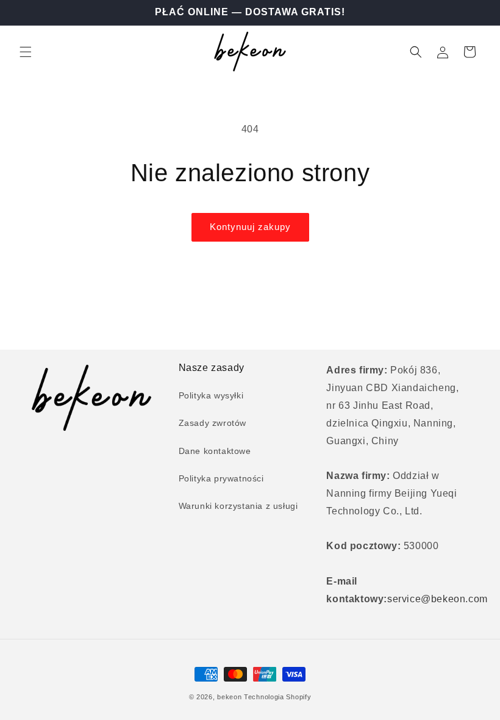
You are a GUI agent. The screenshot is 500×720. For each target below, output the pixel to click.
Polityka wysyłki (211, 395)
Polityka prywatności (221, 478)
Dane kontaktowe (215, 451)
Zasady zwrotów (212, 423)
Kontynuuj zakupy (250, 226)
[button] (25, 51)
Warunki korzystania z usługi (238, 506)
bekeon (229, 696)
